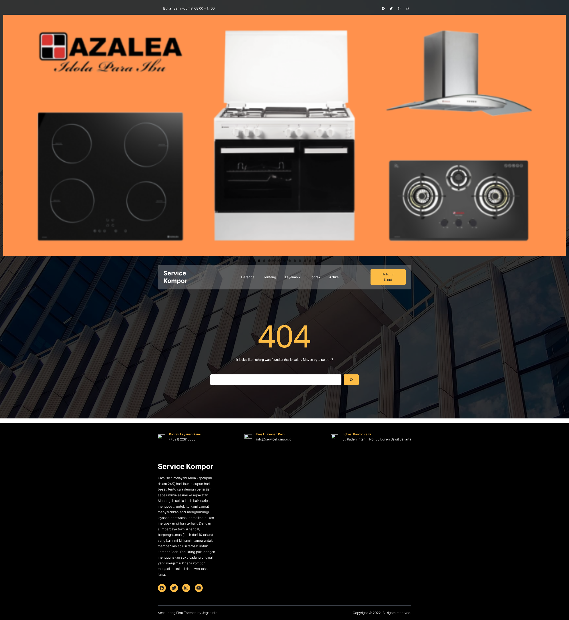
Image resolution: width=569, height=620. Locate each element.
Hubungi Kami (388, 277)
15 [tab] (320, 260)
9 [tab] (290, 260)
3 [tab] (259, 260)
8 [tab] (284, 260)
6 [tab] (274, 260)
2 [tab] (254, 260)
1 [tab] (249, 260)
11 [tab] (300, 260)
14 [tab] (315, 260)
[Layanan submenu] (300, 277)
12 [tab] (305, 260)
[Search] (351, 379)
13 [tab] (310, 260)
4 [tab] (264, 260)
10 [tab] (295, 260)
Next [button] (560, 134)
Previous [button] (9, 134)
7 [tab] (279, 260)
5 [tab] (269, 260)
